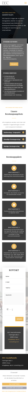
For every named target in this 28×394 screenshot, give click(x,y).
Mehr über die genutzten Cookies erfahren (14, 391)
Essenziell (14, 372)
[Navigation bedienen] (25, 3)
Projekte (14, 64)
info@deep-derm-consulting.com (12, 365)
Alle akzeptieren (14, 384)
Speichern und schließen (14, 388)
